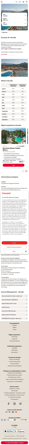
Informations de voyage (14, 397)
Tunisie (14, 329)
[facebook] (8, 404)
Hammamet (14, 350)
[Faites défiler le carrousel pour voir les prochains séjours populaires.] (26, 171)
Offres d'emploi (20, 436)
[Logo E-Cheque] (23, 412)
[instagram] (14, 404)
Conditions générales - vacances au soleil (14, 393)
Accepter (14, 242)
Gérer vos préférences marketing (14, 379)
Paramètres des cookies (14, 377)
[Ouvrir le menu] (26, 1)
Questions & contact (14, 388)
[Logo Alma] (16, 412)
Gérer (14, 251)
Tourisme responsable (14, 361)
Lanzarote (14, 338)
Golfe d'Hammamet (15, 341)
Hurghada (14, 348)
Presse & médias (14, 363)
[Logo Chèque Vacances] (19, 412)
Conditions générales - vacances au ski (14, 395)
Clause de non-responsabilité (14, 381)
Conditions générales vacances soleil (11, 438)
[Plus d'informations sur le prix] (23, 161)
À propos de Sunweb (14, 359)
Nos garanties (14, 399)
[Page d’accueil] (1, 2)
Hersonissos (14, 352)
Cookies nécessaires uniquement (14, 247)
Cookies (24, 438)
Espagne (14, 325)
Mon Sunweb (14, 390)
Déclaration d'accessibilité (14, 366)
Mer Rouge (14, 336)
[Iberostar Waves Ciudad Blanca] (13, 148)
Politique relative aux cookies (14, 375)
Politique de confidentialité (14, 373)
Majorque (3, 44)
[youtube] (20, 404)
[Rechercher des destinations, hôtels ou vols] (16, 2)
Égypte (14, 327)
